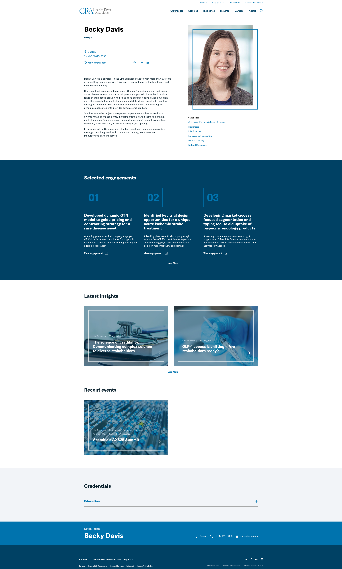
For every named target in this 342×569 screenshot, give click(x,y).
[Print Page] (134, 63)
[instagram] (262, 559)
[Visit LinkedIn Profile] (147, 63)
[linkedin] (246, 559)
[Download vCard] (141, 63)
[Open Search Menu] (261, 10)
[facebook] (251, 559)
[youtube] (256, 559)
